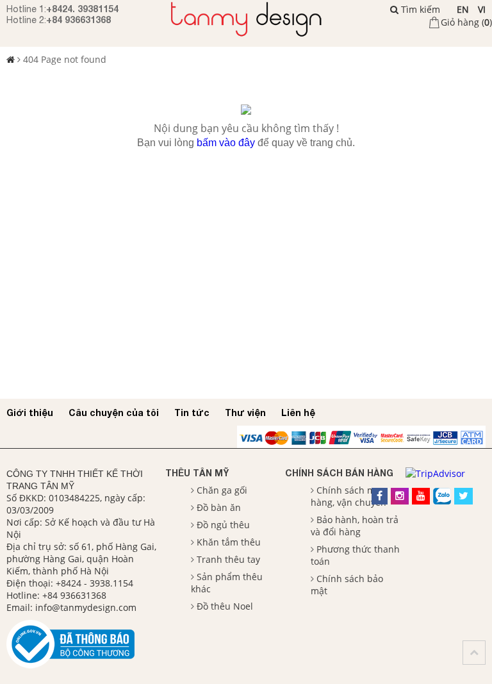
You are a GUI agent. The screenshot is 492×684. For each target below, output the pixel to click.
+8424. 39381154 (82, 8)
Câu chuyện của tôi (114, 412)
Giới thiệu (29, 412)
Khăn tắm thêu (229, 542)
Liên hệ (298, 412)
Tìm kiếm (419, 9)
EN (463, 9)
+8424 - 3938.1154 (94, 583)
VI (482, 9)
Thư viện (245, 412)
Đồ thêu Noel (225, 606)
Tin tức (191, 412)
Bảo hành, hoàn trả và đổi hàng (354, 525)
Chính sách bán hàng (339, 472)
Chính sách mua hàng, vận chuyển (348, 496)
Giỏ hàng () (466, 22)
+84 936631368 (78, 19)
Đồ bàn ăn (219, 507)
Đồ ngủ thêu (223, 525)
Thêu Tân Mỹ (197, 472)
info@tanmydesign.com (85, 607)
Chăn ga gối (222, 490)
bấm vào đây (226, 142)
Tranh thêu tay (228, 559)
